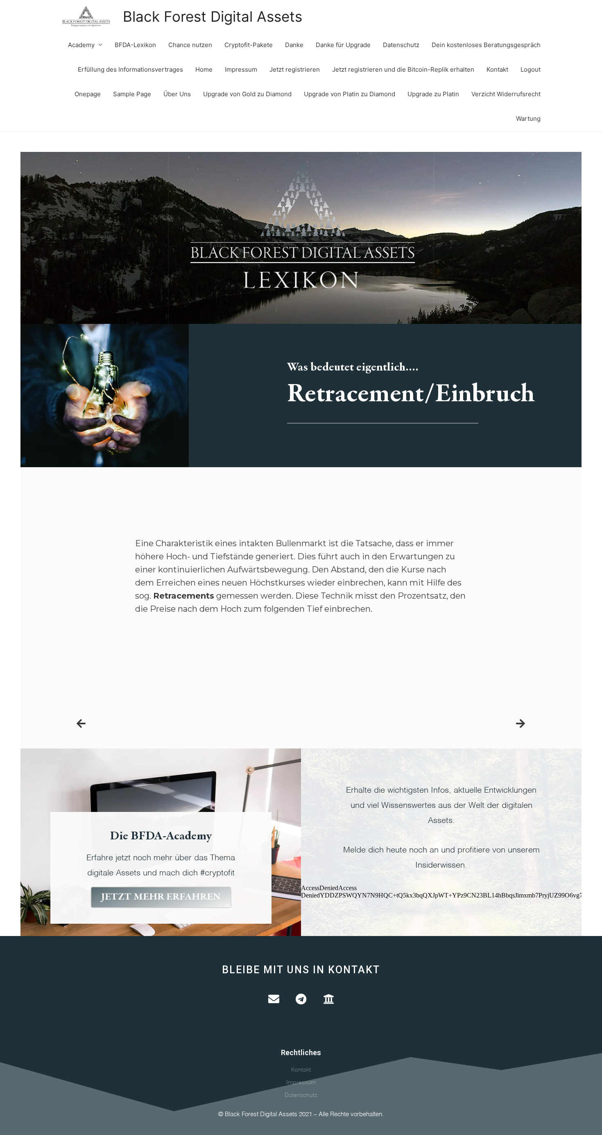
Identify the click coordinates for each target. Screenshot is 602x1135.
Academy (81, 45)
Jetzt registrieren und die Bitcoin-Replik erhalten (403, 69)
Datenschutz (401, 45)
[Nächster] (517, 723)
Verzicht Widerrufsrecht (506, 94)
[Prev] (189, 723)
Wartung (528, 118)
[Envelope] (273, 998)
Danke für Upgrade (343, 45)
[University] (328, 998)
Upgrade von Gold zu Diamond (247, 94)
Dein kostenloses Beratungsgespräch (486, 45)
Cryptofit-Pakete (248, 45)
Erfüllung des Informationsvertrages (130, 69)
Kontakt (497, 69)
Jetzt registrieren (294, 69)
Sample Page (132, 94)
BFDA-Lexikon (135, 45)
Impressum (241, 69)
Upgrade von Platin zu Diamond (349, 94)
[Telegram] (301, 998)
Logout (531, 69)
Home (204, 69)
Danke (294, 45)
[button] (161, 897)
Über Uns (177, 94)
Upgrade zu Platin (433, 94)
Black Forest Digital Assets (212, 16)
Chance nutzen (190, 45)
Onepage (88, 94)
